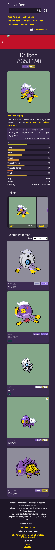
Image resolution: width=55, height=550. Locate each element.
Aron (11, 390)
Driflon (12, 443)
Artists (27, 21)
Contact (27, 547)
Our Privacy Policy (27, 527)
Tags (42, 21)
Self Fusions (28, 17)
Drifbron (13, 493)
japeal (41, 226)
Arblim (12, 286)
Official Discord (27, 537)
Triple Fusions (13, 21)
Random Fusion (27, 25)
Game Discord (41, 30)
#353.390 (11, 115)
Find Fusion (12, 25)
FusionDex (16, 5)
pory (21, 115)
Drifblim (13, 337)
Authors (34, 21)
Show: (30, 238)
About (27, 544)
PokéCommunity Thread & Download (27, 535)
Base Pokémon (14, 17)
